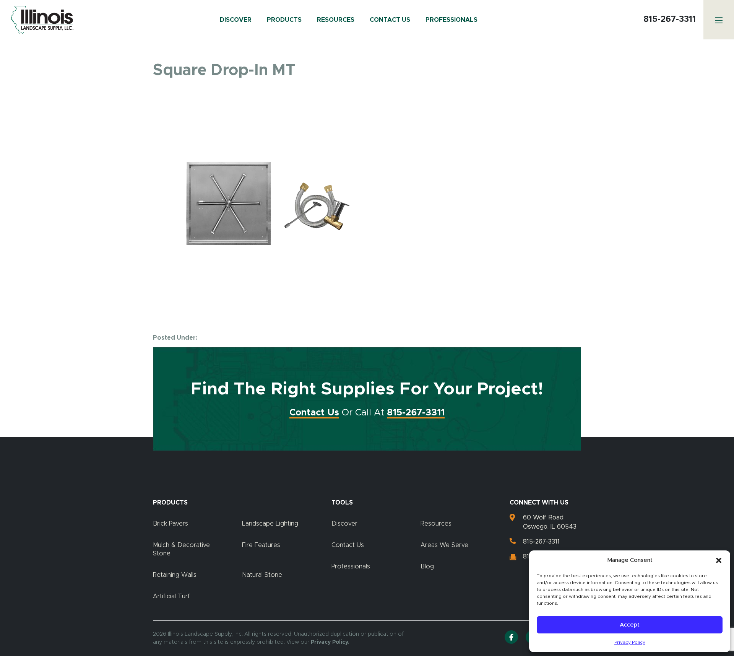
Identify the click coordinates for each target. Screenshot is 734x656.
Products (284, 20)
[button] (719, 560)
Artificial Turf (171, 596)
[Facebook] (511, 637)
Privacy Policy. (330, 642)
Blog (427, 566)
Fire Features (261, 545)
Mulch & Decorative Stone (181, 549)
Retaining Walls (174, 575)
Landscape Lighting (270, 524)
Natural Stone (262, 575)
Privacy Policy (629, 642)
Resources (335, 20)
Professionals (451, 20)
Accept (630, 625)
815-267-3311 (669, 19)
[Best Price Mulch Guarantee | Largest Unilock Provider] (40, 20)
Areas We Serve (444, 545)
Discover (236, 20)
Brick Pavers (170, 524)
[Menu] (718, 19)
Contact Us (390, 20)
